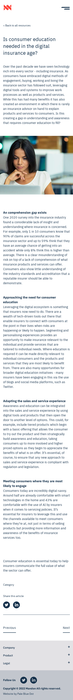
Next (66, 627)
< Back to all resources (17, 25)
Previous (9, 627)
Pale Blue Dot (25, 694)
